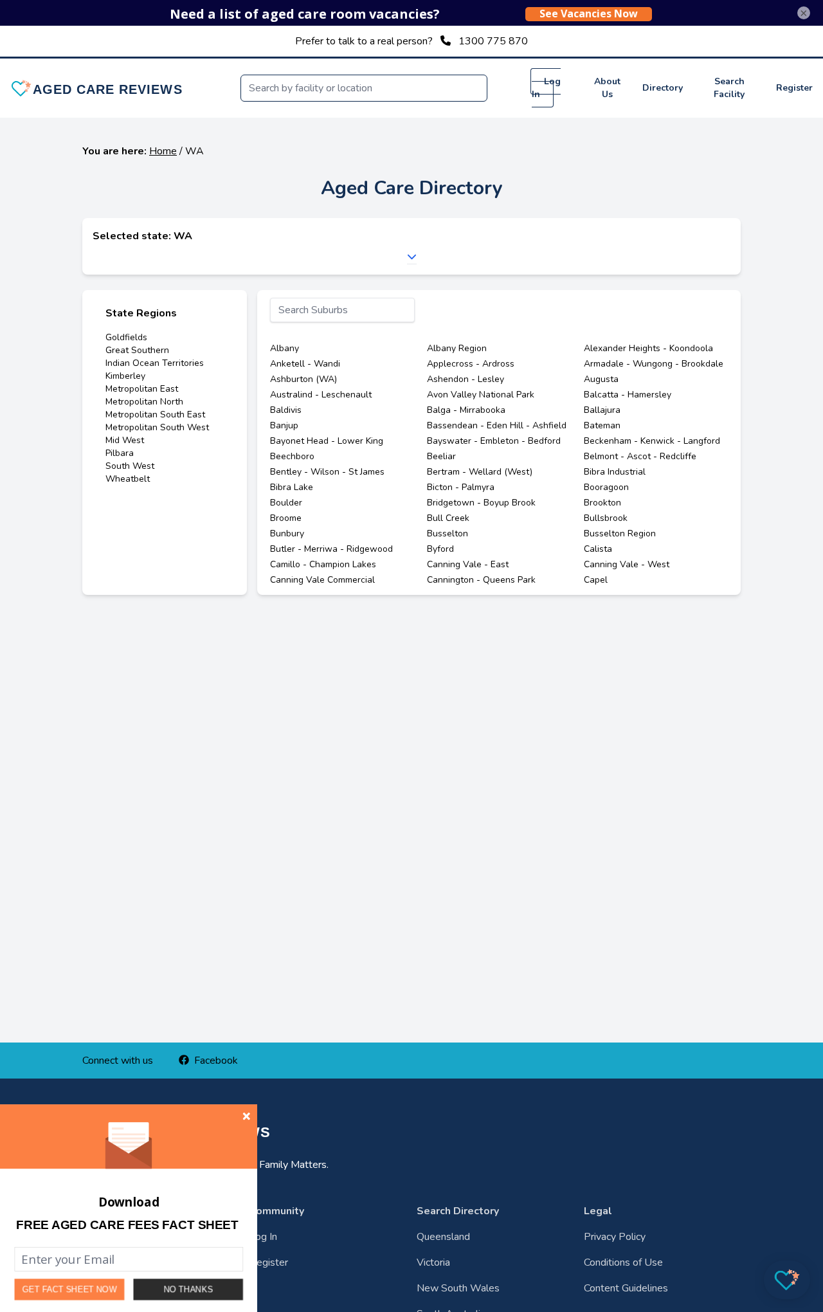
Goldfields (126, 337)
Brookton (602, 503)
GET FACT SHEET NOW (70, 1290)
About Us (607, 87)
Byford (440, 549)
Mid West (124, 440)
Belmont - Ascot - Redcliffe (640, 456)
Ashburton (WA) (303, 379)
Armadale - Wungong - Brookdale (653, 364)
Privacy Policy (615, 1237)
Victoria (433, 1262)
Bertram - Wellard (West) (479, 472)
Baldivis (286, 410)
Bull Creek (448, 518)
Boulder (286, 503)
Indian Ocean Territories (154, 363)
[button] (127, 1225)
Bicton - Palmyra (460, 487)
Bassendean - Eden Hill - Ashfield (496, 425)
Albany (284, 348)
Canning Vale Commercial (322, 580)
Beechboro (292, 456)
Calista (598, 549)
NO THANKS (188, 1289)
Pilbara (119, 453)
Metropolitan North (144, 402)
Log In (546, 87)
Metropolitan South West (157, 427)
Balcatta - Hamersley (627, 394)
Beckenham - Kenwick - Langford (652, 441)
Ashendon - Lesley (465, 379)
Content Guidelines (626, 1288)
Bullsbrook (606, 518)
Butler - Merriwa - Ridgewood (331, 549)
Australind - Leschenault (321, 394)
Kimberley (125, 376)
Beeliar (441, 456)
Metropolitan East (141, 389)
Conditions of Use (623, 1262)
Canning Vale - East (468, 564)
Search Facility (729, 87)
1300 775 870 (493, 41)
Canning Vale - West (626, 564)
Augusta (601, 379)
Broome (286, 518)
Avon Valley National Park (480, 394)
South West (129, 466)
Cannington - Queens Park (481, 580)
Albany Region (457, 348)
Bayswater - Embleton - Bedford (494, 441)
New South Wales (458, 1288)
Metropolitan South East (155, 414)
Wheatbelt (127, 479)
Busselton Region (620, 533)
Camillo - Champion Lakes (323, 564)
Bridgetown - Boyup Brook (481, 503)
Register (794, 88)
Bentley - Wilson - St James (327, 472)
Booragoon (606, 487)
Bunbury (287, 533)
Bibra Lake (291, 487)
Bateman (602, 425)
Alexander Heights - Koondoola (648, 348)
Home (163, 151)
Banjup (284, 425)
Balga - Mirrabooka (466, 410)
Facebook (216, 1060)
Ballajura (602, 410)
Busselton (447, 533)
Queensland (443, 1237)
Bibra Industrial (615, 472)
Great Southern (137, 350)
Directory (662, 88)
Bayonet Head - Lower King (326, 441)
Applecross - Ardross (470, 364)
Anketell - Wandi (305, 364)
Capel (596, 580)
